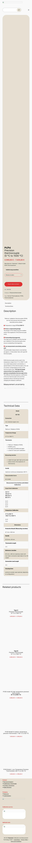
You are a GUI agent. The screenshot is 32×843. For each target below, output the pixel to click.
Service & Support (8, 782)
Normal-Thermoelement (13, 296)
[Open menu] (28, 10)
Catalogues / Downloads (10, 783)
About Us (6, 794)
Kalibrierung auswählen (12, 269)
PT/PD (21, 296)
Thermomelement (8, 297)
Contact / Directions (9, 785)
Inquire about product (13, 284)
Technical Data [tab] (9, 306)
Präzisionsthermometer (15, 292)
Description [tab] (8, 303)
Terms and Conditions (16, 841)
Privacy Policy (24, 839)
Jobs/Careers (7, 795)
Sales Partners (7, 787)
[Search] (19, 10)
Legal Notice (17, 839)
